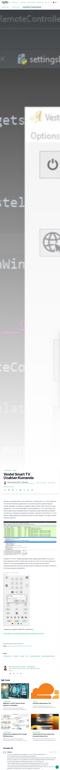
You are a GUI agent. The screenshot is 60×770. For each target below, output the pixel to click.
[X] (48, 2)
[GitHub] (40, 2)
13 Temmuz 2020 (42, 482)
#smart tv (16, 656)
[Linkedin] (8, 490)
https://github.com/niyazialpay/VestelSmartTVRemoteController (24, 633)
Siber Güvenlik (7, 470)
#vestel (22, 656)
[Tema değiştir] (57, 767)
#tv (27, 656)
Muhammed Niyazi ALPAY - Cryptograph (22, 666)
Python (14, 470)
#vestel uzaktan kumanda (48, 656)
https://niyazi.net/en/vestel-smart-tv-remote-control (20, 646)
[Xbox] (28, 490)
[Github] (5, 490)
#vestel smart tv (7, 656)
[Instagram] (51, 2)
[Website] (32, 490)
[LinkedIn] (43, 2)
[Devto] (20, 490)
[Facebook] (45, 2)
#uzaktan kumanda (35, 656)
